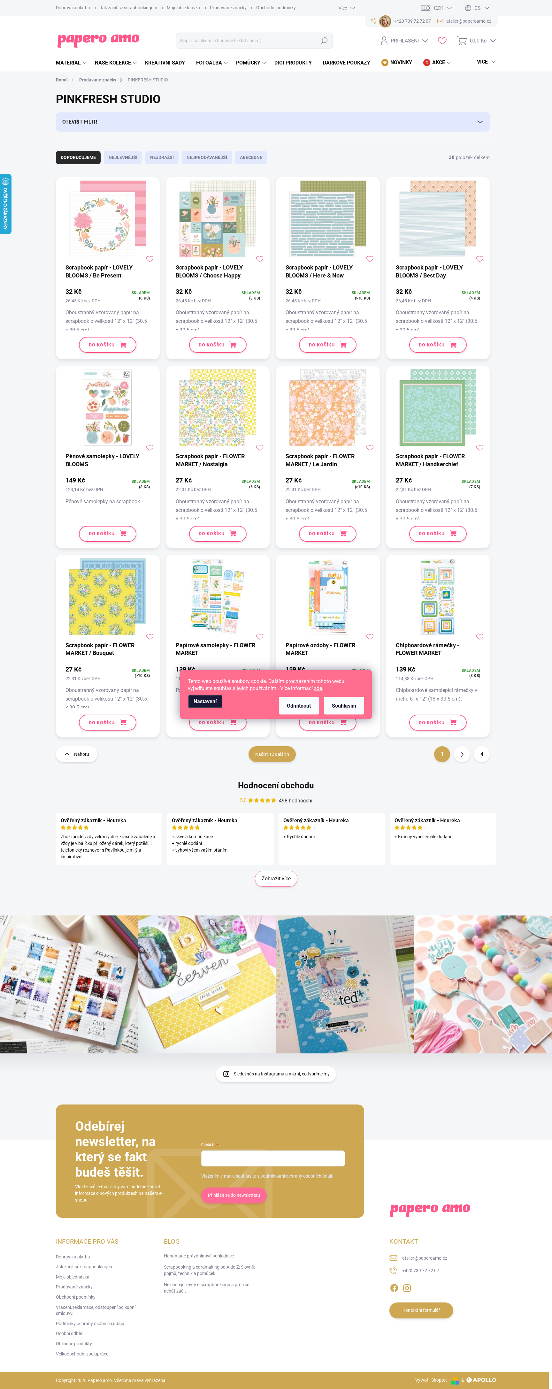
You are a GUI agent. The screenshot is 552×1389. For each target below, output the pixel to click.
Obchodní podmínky (276, 7)
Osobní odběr (69, 1333)
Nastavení (205, 701)
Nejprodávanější (207, 157)
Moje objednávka (183, 7)
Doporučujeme (78, 157)
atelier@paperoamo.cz (424, 1258)
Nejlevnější (123, 157)
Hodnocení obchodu (276, 785)
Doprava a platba (73, 7)
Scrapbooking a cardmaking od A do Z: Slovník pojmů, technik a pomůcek (209, 1270)
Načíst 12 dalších (272, 754)
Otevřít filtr (79, 122)
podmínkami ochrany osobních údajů (297, 1176)
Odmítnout (299, 706)
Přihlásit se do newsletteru (234, 1195)
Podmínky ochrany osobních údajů (90, 1323)
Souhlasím (344, 706)
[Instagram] (407, 1287)
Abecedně (251, 157)
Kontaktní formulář (421, 1310)
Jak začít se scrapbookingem (128, 7)
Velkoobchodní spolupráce (82, 1353)
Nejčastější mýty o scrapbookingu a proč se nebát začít (206, 1288)
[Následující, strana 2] (462, 754)
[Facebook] (394, 1287)
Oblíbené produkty (74, 1343)
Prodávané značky (228, 7)
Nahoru (81, 754)
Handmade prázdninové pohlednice (199, 1255)
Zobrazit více (276, 879)
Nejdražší (162, 157)
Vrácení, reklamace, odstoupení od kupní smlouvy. (95, 1310)
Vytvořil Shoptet (431, 1380)
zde (318, 688)
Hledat (324, 40)
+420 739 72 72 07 (420, 1270)
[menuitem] (72, 62)
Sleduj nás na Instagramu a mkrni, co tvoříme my (282, 1073)
